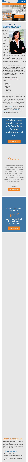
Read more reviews (14, 189)
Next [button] (27, 170)
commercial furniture (12, 78)
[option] (14, 170)
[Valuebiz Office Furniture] (6, 1)
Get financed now (14, 141)
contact (11, 106)
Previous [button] (0, 170)
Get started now (19, 16)
